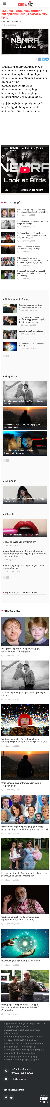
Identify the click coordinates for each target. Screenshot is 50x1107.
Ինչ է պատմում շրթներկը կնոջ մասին (21, 534)
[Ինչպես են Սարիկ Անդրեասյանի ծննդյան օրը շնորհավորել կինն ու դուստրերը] (8, 274)
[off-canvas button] (4, 3)
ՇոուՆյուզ (5, 22)
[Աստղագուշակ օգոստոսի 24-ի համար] (10, 346)
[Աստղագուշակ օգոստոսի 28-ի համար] (25, 943)
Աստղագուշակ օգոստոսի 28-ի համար (20, 961)
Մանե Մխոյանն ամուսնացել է (31, 331)
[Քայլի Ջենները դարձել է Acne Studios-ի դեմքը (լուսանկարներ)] (25, 495)
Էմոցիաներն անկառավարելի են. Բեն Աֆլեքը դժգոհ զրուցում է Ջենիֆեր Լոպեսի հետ (32, 320)
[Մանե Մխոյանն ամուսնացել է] (10, 334)
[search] (46, 3)
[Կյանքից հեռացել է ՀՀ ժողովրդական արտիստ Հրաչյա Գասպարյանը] (25, 899)
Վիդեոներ (16, 22)
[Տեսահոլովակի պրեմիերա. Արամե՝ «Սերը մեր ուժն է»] (10, 308)
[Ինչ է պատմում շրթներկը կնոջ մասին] (25, 528)
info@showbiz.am (19, 1079)
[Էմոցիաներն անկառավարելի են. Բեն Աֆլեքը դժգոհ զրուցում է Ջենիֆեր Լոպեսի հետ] (10, 320)
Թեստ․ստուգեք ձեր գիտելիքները (19, 542)
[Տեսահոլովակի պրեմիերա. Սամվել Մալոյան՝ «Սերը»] (8, 224)
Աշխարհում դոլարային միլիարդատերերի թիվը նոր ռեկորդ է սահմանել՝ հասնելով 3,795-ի (32, 260)
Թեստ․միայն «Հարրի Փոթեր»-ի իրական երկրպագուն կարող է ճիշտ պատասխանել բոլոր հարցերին (24, 553)
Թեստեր (10, 514)
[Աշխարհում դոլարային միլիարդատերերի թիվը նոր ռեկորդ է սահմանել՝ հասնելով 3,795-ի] (8, 261)
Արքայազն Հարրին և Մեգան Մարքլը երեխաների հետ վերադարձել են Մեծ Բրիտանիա (20, 1007)
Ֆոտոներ (10, 481)
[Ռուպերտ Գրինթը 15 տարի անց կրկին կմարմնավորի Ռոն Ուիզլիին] (8, 212)
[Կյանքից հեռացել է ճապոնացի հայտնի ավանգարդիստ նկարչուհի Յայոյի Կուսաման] (8, 237)
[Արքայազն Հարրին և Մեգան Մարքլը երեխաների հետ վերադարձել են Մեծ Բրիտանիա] (25, 986)
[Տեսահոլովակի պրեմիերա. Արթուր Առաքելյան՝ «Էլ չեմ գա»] (25, 443)
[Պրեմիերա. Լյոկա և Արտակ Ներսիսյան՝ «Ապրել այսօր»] (8, 249)
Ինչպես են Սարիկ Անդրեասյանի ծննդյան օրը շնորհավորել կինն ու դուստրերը (31, 273)
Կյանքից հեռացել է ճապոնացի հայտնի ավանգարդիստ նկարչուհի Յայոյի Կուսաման (32, 235)
